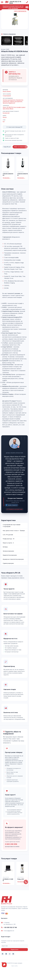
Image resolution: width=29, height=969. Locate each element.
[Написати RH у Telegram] (10, 3)
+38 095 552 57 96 (10, 927)
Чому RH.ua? (7, 146)
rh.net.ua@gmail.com (9, 930)
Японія (5, 117)
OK (27, 7)
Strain (4, 107)
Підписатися (14, 949)
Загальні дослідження (9, 100)
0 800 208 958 (11, 844)
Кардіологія (11, 103)
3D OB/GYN (10, 107)
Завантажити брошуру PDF (15, 127)
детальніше (15, 8)
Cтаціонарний (7, 95)
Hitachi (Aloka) (7, 91)
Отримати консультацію (15, 509)
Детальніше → (6, 177)
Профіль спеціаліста (12, 505)
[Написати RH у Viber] (12, 3)
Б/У (4, 121)
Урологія (5, 103)
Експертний (6, 113)
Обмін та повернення (20, 146)
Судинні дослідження (16, 101)
